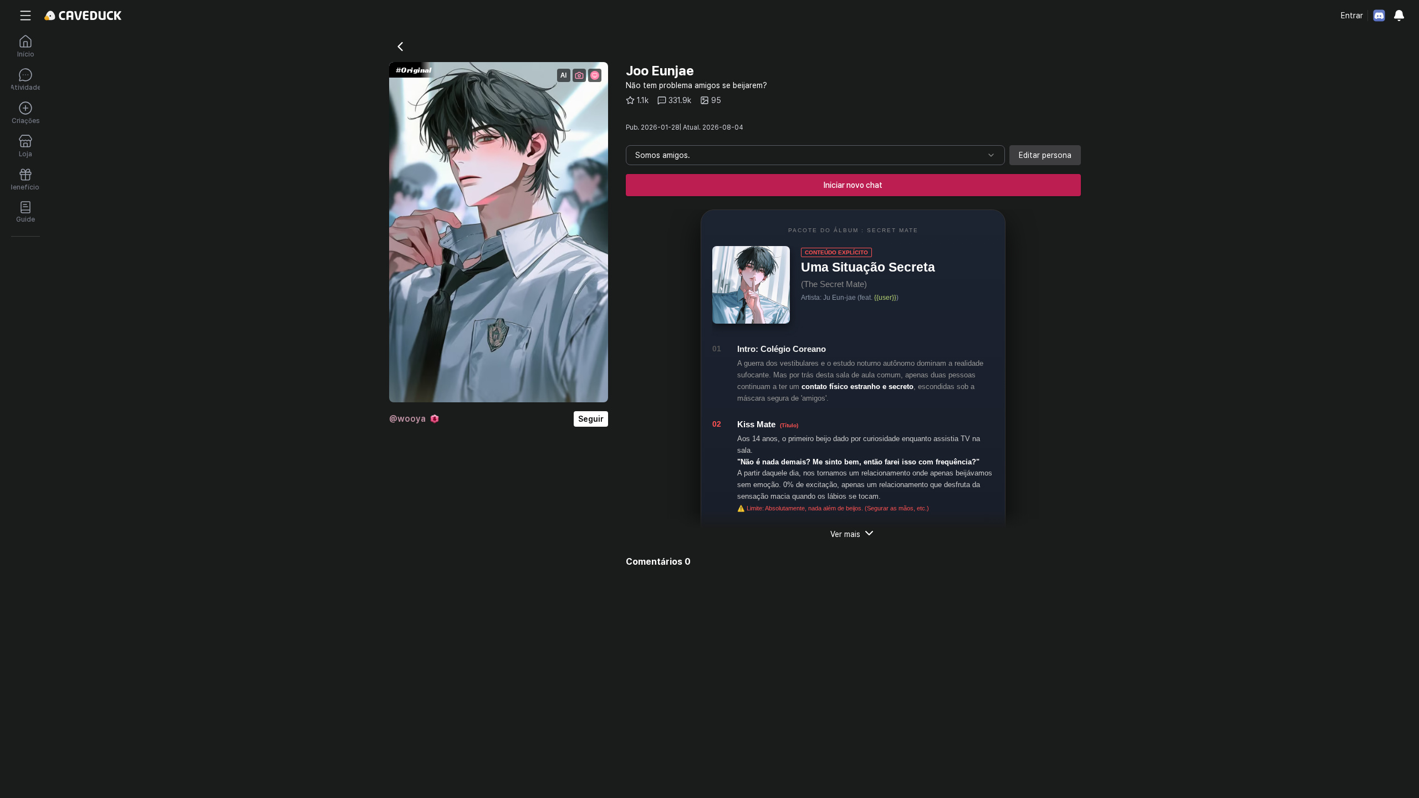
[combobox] (815, 155)
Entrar (1352, 15)
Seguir (591, 419)
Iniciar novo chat (853, 185)
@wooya (407, 418)
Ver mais (845, 534)
